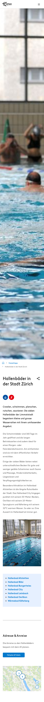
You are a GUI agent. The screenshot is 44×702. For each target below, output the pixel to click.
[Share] (38, 378)
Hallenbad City (15, 589)
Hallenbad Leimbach (18, 593)
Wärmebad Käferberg (18, 601)
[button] (23, 678)
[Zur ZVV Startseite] (7, 4)
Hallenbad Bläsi (15, 582)
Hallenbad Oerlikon (17, 597)
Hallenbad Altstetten (18, 578)
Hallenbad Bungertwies (19, 585)
